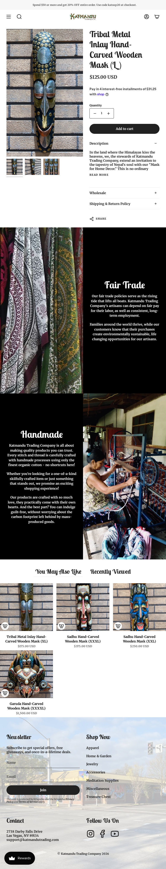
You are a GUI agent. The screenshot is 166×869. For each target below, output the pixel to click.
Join (43, 790)
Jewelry (92, 764)
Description (98, 143)
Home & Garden (98, 756)
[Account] (146, 17)
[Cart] (157, 17)
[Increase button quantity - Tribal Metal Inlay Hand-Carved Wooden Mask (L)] (109, 113)
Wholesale (97, 193)
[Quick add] (5, 626)
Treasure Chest (98, 797)
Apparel (92, 748)
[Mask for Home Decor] (14, 167)
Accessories (95, 772)
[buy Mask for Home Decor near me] (33, 167)
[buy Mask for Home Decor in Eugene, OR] (51, 167)
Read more (99, 175)
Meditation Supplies (102, 780)
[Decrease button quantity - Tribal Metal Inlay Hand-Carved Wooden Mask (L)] (94, 113)
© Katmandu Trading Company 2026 (83, 854)
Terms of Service (28, 801)
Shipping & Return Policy (109, 204)
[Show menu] (8, 17)
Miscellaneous (97, 789)
